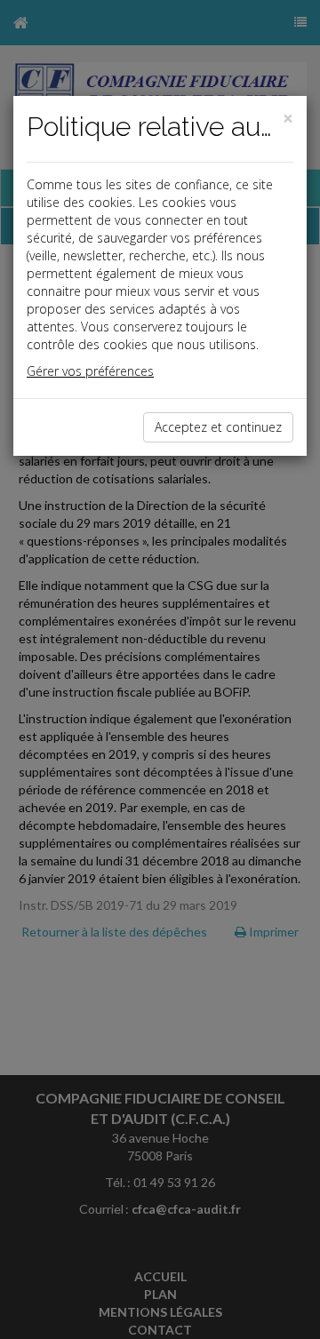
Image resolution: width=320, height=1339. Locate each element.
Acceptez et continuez (218, 426)
